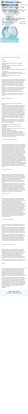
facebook (9, 293)
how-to (24, 21)
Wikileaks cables (13, 2)
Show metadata (6, 24)
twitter (20, 293)
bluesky (15, 293)
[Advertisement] (14, 41)
